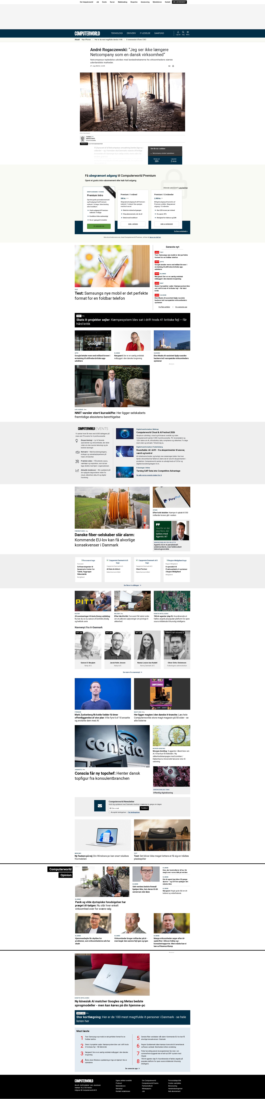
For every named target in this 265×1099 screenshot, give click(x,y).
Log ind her (183, 188)
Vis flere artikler (164, 307)
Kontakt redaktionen (123, 1091)
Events (104, 2)
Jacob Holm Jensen (117, 663)
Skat (161, 283)
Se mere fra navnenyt (131, 672)
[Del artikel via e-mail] (170, 66)
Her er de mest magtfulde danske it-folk (108, 39)
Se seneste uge (131, 1069)
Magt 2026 (137, 712)
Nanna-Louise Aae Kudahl (147, 663)
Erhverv (131, 33)
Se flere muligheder (180, 231)
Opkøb (155, 510)
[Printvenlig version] (173, 66)
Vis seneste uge (181, 307)
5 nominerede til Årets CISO (136, 39)
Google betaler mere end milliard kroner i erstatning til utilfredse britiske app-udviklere (171, 267)
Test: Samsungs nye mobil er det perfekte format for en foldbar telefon (105, 1038)
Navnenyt (119, 1089)
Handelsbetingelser (175, 1089)
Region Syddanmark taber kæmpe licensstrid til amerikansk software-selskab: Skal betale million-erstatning (162, 1046)
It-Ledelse (145, 33)
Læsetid (173, 159)
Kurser (112, 2)
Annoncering (145, 2)
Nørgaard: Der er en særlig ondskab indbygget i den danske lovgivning (106, 1053)
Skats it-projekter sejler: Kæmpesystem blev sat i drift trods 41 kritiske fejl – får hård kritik (172, 288)
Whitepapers (146, 1089)
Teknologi (117, 33)
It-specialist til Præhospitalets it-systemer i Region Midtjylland (176, 569)
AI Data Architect (113, 569)
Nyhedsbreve (157, 2)
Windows (78, 853)
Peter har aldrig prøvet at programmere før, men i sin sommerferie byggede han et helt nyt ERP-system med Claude (161, 1053)
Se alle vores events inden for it (149, 475)
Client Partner (141, 569)
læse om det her (155, 237)
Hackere (163, 295)
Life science (79, 409)
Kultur (77, 613)
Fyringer (78, 712)
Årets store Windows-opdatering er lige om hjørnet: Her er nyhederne (106, 1061)
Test (76, 289)
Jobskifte (78, 769)
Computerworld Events (150, 1083)
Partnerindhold (147, 1086)
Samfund (159, 33)
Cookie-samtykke (174, 1083)
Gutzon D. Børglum (88, 663)
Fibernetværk (80, 531)
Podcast (119, 1083)
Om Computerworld (86, 2)
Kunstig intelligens (161, 613)
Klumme (163, 273)
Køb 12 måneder (167, 224)
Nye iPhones (86, 39)
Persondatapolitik (174, 1081)
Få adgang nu (99, 226)
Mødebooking (122, 2)
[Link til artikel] (112, 266)
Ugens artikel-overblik (124, 1081)
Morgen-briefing (159, 748)
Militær (117, 613)
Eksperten (134, 2)
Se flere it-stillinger (132, 585)
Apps (162, 262)
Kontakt (167, 2)
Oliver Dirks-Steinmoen (177, 663)
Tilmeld (144, 808)
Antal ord (157, 159)
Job (97, 2)
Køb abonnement (179, 2)
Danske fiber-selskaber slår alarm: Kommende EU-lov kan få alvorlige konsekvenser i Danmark (163, 1038)
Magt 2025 (81, 1013)
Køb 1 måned (133, 224)
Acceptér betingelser (118, 812)
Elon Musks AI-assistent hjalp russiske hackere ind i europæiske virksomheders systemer (171, 300)
